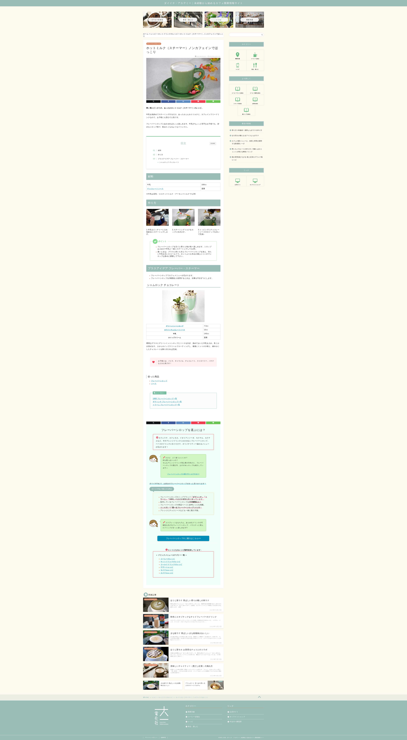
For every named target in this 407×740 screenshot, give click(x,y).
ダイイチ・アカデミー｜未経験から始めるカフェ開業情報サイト (203, 3)
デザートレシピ (167, 567)
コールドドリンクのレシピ (171, 564)
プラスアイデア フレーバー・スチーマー (173, 159)
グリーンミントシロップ (174, 326)
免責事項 (163, 737)
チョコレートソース (155, 189)
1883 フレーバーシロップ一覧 (165, 398)
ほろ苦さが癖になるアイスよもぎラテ (245, 135)
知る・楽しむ (193, 726)
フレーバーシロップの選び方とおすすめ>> (183, 474)
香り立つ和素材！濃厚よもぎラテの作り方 (247, 130)
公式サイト (234, 712)
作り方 (160, 155)
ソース (153, 383)
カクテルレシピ (167, 573)
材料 (159, 150)
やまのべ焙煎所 (236, 721)
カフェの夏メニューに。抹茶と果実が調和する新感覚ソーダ (247, 142)
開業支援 (191, 712)
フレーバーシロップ (159, 381)
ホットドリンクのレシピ (153, 43)
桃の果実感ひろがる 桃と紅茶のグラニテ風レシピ (247, 158)
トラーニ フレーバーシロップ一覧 (166, 405)
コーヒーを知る (194, 717)
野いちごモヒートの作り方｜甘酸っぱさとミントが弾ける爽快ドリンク (247, 150)
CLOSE (213, 143)
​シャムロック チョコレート (169, 162)
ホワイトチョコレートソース (174, 330)
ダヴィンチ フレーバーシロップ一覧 (167, 402)
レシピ (154, 697)
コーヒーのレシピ (168, 559)
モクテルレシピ (167, 570)
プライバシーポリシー (151, 737)
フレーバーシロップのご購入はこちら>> (183, 538)
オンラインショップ (237, 717)
